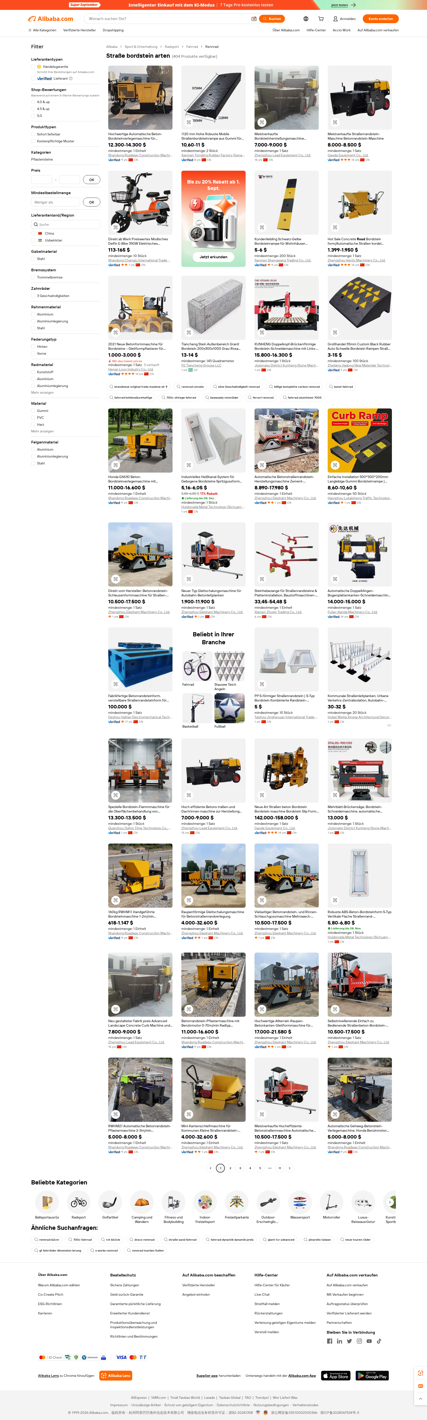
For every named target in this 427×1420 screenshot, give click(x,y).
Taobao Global (229, 1398)
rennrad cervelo (193, 386)
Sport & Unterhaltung (141, 47)
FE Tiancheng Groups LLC (201, 365)
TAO (248, 1398)
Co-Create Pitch (50, 1294)
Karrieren (45, 1313)
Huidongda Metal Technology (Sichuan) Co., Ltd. (213, 507)
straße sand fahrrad (182, 1239)
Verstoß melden (267, 1332)
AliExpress (139, 1398)
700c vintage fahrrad (181, 397)
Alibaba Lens (48, 1376)
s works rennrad (106, 1250)
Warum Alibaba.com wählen (59, 1285)
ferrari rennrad (263, 397)
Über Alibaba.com (52, 1275)
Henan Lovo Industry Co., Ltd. (130, 369)
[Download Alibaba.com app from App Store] (336, 1376)
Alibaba (111, 47)
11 (279, 1168)
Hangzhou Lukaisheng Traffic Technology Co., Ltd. (360, 498)
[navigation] (65, 608)
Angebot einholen (196, 1294)
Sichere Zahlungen (124, 1285)
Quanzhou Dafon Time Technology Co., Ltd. (140, 828)
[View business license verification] (258, 1412)
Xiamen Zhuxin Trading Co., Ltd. (278, 612)
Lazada (209, 1398)
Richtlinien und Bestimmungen (134, 1336)
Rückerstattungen (269, 1313)
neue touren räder (358, 1239)
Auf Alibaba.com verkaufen (347, 1285)
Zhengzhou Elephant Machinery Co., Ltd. (285, 498)
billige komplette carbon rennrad (297, 386)
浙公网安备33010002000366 (294, 1413)
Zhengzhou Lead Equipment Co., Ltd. (283, 155)
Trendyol (262, 1398)
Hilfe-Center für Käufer (272, 1285)
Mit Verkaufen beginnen (345, 1294)
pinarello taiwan (320, 1239)
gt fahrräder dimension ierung (60, 1250)
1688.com (158, 1398)
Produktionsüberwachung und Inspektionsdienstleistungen (133, 1325)
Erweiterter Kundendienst (130, 1313)
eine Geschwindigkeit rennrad (239, 386)
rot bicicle (113, 1239)
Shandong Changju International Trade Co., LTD (140, 260)
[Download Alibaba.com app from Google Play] (372, 1376)
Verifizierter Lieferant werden (349, 1313)
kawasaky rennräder (224, 397)
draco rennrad (144, 1239)
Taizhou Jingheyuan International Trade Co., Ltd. (287, 717)
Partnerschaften (339, 1323)
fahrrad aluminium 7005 (304, 397)
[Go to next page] (289, 1168)
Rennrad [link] (211, 47)
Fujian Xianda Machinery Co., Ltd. (353, 612)
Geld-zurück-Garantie (126, 1294)
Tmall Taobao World (185, 1398)
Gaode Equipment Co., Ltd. (348, 155)
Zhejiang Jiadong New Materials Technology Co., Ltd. (360, 365)
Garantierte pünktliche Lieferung (135, 1304)
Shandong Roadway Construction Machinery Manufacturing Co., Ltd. (140, 155)
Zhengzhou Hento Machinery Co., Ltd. (356, 260)
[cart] (322, 19)
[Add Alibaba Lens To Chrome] (115, 1376)
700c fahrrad (82, 1239)
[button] (254, 19)
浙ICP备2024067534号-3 (339, 1413)
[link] (420, 1373)
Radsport (172, 47)
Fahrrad (192, 47)
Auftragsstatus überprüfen (347, 1304)
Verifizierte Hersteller (198, 1285)
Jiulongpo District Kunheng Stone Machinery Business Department (287, 365)
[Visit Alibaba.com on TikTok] (379, 1341)
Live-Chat (262, 1294)
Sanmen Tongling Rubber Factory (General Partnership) (213, 155)
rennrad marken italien (148, 1250)
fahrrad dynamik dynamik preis (232, 1239)
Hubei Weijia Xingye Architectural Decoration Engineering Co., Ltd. (360, 717)
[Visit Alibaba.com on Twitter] (349, 1341)
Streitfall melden (267, 1304)
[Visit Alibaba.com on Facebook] (330, 1341)
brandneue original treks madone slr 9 (140, 386)
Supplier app (207, 1376)
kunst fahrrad (343, 386)
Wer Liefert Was (285, 1398)
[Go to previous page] (210, 1168)
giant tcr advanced (281, 1239)
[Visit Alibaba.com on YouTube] (369, 1341)
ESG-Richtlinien (50, 1304)
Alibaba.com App (302, 1376)
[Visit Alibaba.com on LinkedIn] (339, 1341)
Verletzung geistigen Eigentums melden (285, 1323)
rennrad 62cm (49, 1239)
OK (91, 180)
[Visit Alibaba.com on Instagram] (359, 1341)
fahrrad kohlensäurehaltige (133, 397)
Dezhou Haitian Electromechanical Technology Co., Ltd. (140, 717)
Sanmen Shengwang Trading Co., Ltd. (283, 260)
